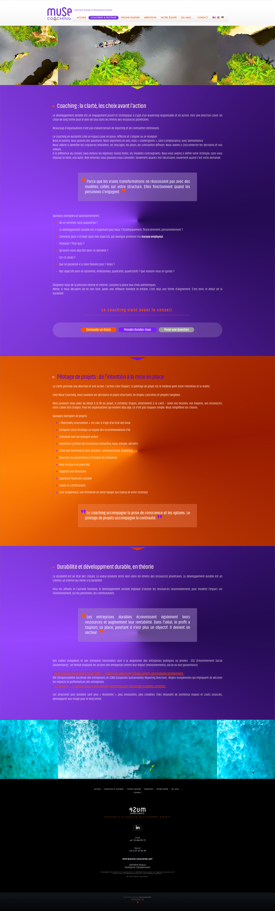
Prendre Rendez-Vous (137, 330)
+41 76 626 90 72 (137, 840)
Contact (203, 17)
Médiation (150, 17)
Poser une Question (176, 330)
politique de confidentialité (137, 868)
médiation (148, 789)
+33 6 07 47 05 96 (137, 851)
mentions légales (137, 865)
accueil (97, 789)
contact (137, 793)
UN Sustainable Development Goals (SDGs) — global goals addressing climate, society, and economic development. (119, 673)
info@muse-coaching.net (138, 859)
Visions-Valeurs (130, 17)
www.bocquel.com (137, 899)
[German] (222, 17)
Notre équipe (169, 17)
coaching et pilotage (113, 789)
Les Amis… (187, 17)
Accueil (81, 17)
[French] (214, 17)
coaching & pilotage (103, 17)
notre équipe (162, 789)
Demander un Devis (98, 330)
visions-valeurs (134, 789)
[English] (218, 17)
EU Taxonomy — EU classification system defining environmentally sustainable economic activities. (110, 686)
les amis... (176, 789)
